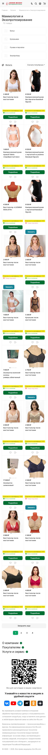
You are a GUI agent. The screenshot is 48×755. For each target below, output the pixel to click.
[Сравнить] (15, 122)
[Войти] (40, 3)
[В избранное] (10, 122)
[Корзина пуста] (44, 3)
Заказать (31, 232)
